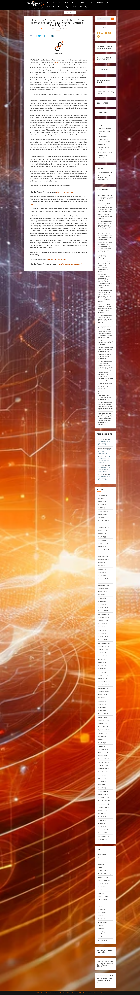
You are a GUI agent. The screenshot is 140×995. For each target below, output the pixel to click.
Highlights (100, 2)
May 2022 (101, 630)
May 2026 (101, 504)
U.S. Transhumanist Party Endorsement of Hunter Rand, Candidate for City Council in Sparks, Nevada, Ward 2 (105, 406)
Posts (54, 2)
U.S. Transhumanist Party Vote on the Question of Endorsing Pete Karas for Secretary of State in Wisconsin (105, 308)
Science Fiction (102, 922)
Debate (100, 867)
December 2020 (102, 681)
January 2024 (102, 582)
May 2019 (101, 743)
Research (100, 915)
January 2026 (102, 514)
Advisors (83, 2)
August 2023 (101, 591)
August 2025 (101, 530)
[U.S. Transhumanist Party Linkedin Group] (106, 33)
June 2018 (101, 778)
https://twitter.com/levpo (64, 192)
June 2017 (101, 817)
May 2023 (101, 598)
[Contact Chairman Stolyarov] (98, 36)
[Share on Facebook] (33, 36)
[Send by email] (47, 36)
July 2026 (101, 498)
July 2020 (101, 697)
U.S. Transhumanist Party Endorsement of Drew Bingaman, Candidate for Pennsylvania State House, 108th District (105, 319)
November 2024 (102, 553)
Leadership (75, 2)
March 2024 (101, 575)
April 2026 (101, 508)
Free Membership (63, 7)
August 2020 (101, 694)
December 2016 (102, 836)
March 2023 (101, 604)
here (31, 204)
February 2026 (102, 511)
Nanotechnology (103, 139)
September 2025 (103, 527)
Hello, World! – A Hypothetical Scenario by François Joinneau (105, 256)
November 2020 (102, 685)
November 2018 (102, 762)
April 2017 (101, 823)
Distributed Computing (104, 874)
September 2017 (103, 807)
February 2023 (102, 607)
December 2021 (102, 643)
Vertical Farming (103, 149)
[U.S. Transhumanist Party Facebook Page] (98, 33)
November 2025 (102, 521)
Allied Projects (102, 854)
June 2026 (101, 501)
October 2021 (102, 649)
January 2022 (102, 640)
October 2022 (102, 620)
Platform (67, 2)
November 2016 (102, 839)
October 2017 (102, 804)
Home (49, 2)
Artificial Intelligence (105, 128)
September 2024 (103, 559)
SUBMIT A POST (102, 103)
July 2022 (101, 627)
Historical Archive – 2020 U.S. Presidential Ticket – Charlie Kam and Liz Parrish (105, 964)
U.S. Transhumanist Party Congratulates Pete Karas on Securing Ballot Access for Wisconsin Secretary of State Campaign (105, 235)
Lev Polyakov (61, 28)
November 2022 (102, 617)
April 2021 (101, 668)
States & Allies (51, 7)
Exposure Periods (103, 877)
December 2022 (102, 614)
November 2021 (102, 646)
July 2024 (101, 566)
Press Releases (102, 912)
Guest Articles (102, 886)
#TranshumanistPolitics (104, 175)
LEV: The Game (102, 113)
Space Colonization (104, 131)
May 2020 (101, 704)
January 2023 (102, 611)
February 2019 (102, 752)
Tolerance (101, 928)
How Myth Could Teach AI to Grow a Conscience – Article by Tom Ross (105, 356)
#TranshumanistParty (104, 174)
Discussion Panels (103, 870)
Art (99, 861)
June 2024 (101, 569)
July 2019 (101, 736)
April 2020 (101, 707)
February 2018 (102, 791)
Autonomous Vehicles (105, 142)
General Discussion (103, 883)
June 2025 (101, 533)
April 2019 (101, 746)
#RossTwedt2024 (103, 179)
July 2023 (101, 595)
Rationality (102, 157)
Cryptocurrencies (104, 147)
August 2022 (101, 624)
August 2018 (101, 771)
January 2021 (102, 678)
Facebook (73, 7)
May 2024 (101, 572)
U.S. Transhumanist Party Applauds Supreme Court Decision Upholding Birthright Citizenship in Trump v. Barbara (105, 225)
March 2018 (101, 788)
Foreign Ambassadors (104, 880)
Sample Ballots (102, 919)
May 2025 (101, 537)
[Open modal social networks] (52, 36)
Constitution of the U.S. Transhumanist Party (104, 47)
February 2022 (102, 636)
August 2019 (101, 733)
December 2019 (102, 720)
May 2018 (101, 781)
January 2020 (102, 717)
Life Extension (103, 126)
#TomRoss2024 (102, 177)
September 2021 (103, 652)
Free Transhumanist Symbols (103, 81)
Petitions (100, 902)
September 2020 (103, 691)
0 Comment (71, 28)
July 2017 (101, 813)
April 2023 (101, 601)
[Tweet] (41, 36)
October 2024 (102, 556)
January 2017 (102, 833)
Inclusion (100, 890)
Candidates (91, 2)
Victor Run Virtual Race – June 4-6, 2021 (105, 951)
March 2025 (101, 540)
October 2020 (102, 688)
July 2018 (101, 775)
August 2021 (101, 656)
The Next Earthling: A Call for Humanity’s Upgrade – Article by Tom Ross (105, 349)
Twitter (81, 7)
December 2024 (102, 549)
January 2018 (102, 794)
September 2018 (103, 768)
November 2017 (102, 800)
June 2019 (101, 739)
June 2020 (101, 701)
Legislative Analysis (103, 896)
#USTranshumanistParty (105, 172)
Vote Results (101, 937)
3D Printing (102, 144)
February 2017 (102, 829)
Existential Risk (103, 155)
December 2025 (102, 517)
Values (60, 2)
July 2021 (101, 659)
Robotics (101, 134)
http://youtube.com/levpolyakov (57, 259)
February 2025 (102, 543)
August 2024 (101, 562)
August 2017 (101, 810)
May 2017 (101, 820)
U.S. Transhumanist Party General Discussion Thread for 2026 (105, 451)
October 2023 (102, 585)
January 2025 (102, 546)
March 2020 (101, 710)
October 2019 (102, 726)
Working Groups (103, 940)
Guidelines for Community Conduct (105, 92)
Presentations (102, 909)
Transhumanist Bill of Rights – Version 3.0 (104, 58)
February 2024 (102, 578)
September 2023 (103, 588)
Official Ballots (102, 899)
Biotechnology (103, 136)
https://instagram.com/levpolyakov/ (70, 264)
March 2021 (101, 672)
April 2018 (101, 784)
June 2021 (101, 662)
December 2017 (102, 797)
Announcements (102, 857)
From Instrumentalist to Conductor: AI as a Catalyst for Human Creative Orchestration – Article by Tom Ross (105, 395)
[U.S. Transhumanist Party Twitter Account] (102, 33)
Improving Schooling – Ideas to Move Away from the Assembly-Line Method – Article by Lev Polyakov (58, 22)
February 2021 (102, 675)
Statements (101, 925)
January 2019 (102, 755)
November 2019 (102, 723)
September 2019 (103, 730)
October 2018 (102, 765)
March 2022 (101, 633)
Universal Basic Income (105, 152)
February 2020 (102, 714)
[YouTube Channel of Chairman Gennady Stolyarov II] (109, 33)
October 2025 (102, 524)
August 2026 (101, 495)
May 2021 (101, 665)
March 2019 (101, 749)
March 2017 (101, 826)
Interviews (101, 893)
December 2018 (102, 759)
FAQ (107, 2)
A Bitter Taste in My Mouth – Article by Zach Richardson (105, 216)
